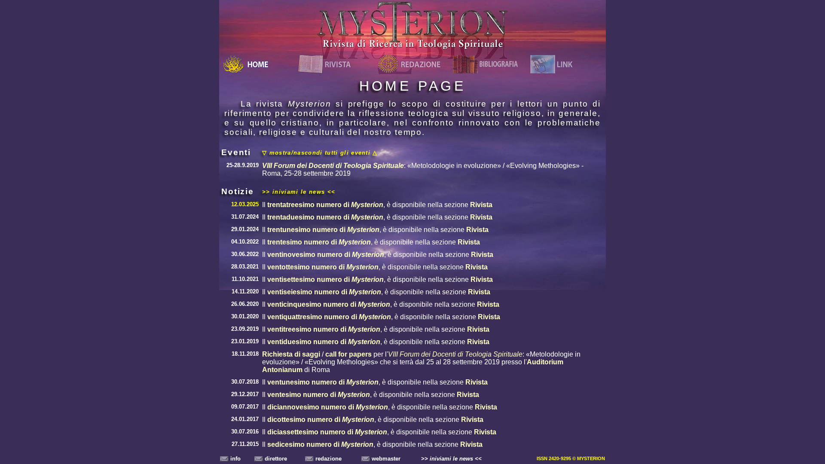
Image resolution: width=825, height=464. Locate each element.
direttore (275, 458)
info (235, 458)
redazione (328, 458)
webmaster (385, 458)
